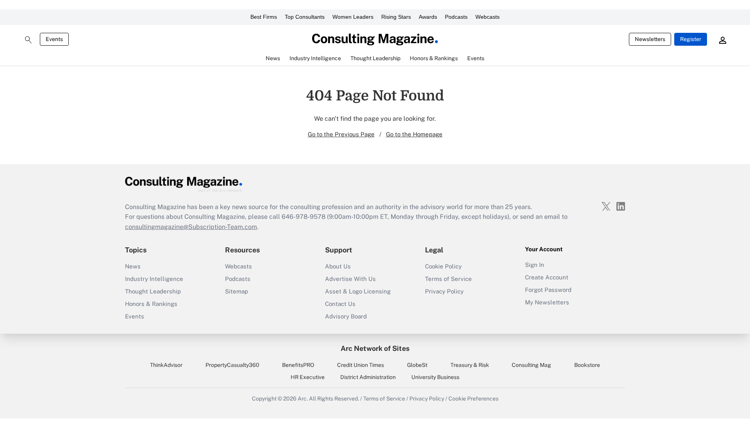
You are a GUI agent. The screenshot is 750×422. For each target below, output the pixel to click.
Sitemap (236, 291)
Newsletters (650, 39)
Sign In (534, 264)
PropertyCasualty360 (232, 365)
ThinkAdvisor (166, 365)
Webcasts (487, 17)
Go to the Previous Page (341, 134)
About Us (338, 266)
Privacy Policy (444, 291)
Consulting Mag (531, 365)
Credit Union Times (360, 365)
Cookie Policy (443, 266)
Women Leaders (352, 17)
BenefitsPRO (298, 365)
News (133, 266)
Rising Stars (396, 17)
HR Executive (308, 377)
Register (690, 39)
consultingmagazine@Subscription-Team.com (191, 227)
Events (54, 39)
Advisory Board (346, 316)
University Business (435, 377)
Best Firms (263, 17)
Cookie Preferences (473, 398)
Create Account (546, 277)
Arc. (303, 398)
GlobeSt (417, 365)
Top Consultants (305, 17)
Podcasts (456, 17)
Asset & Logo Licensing (358, 291)
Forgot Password (548, 289)
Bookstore (587, 365)
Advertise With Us (350, 278)
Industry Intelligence (154, 278)
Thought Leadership (153, 291)
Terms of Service (448, 278)
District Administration (368, 377)
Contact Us (340, 303)
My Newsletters (547, 302)
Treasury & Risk (469, 365)
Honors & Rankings (151, 303)
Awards (428, 17)
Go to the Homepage (414, 134)
